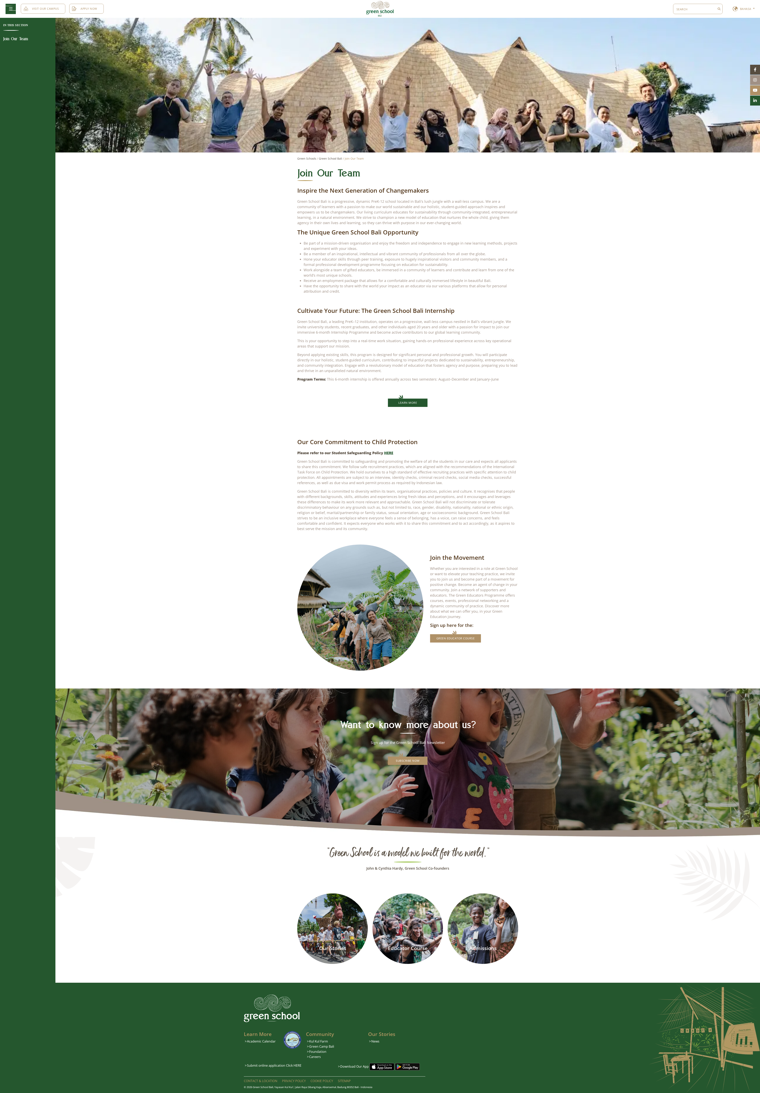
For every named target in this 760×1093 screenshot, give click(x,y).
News (375, 1041)
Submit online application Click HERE (274, 1065)
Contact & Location (260, 1081)
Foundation (317, 1051)
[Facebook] (755, 70)
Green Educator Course (455, 638)
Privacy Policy (294, 1081)
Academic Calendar (261, 1041)
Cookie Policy (322, 1081)
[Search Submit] (719, 9)
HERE (388, 452)
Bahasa (745, 9)
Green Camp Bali (321, 1046)
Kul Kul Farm (318, 1041)
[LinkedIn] (755, 101)
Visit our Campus (45, 8)
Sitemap (344, 1081)
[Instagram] (755, 80)
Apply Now (89, 8)
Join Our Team (15, 39)
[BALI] (380, 8)
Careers (315, 1056)
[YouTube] (755, 90)
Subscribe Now (408, 761)
